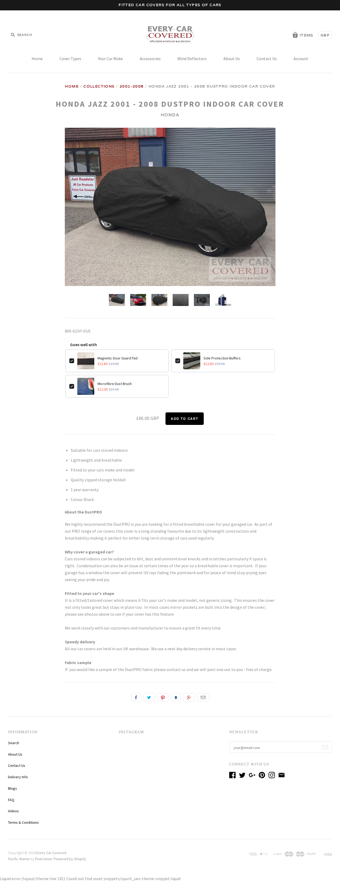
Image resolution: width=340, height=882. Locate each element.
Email (203, 697)
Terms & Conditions (23, 822)
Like (136, 697)
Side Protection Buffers (222, 358)
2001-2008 (132, 86)
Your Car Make (110, 58)
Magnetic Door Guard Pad (117, 358)
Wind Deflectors (192, 58)
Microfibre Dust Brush (114, 383)
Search (13, 742)
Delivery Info (18, 777)
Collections (98, 86)
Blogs (12, 788)
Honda (170, 115)
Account (301, 58)
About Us (231, 58)
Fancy (176, 697)
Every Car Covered (51, 852)
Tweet (149, 697)
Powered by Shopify (70, 858)
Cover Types (70, 58)
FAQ (11, 799)
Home (37, 58)
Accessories (150, 58)
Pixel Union (43, 858)
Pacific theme (18, 858)
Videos (13, 811)
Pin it (162, 697)
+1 (188, 697)
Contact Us (267, 58)
